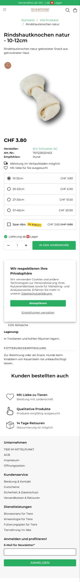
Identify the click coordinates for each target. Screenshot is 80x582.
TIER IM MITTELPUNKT (19, 449)
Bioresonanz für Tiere (18, 513)
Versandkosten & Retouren (22, 498)
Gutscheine (11, 487)
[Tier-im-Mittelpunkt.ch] (40, 10)
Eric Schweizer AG (45, 148)
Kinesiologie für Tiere (18, 519)
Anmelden (40, 563)
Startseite (28, 20)
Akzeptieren (38, 303)
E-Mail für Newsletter (19, 545)
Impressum (11, 460)
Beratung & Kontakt (17, 481)
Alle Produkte (49, 20)
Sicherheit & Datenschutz (21, 492)
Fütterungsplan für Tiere (20, 524)
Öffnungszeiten (14, 465)
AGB (7, 455)
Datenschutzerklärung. (36, 293)
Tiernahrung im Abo (17, 530)
